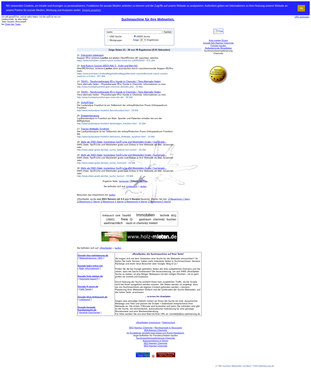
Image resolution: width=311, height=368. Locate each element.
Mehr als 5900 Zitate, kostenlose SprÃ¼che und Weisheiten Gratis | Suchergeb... (124, 141)
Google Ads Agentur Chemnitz (218, 43)
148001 (110, 219)
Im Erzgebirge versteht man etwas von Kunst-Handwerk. (155, 333)
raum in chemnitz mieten (142, 223)
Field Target (85, 289)
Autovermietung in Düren (155, 340)
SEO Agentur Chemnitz (141, 327)
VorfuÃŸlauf (87, 102)
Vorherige (124, 181)
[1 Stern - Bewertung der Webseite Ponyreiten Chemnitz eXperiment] (179, 199)
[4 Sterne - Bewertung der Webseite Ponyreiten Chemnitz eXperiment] (135, 201)
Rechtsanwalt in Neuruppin (168, 327)
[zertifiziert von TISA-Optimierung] (218, 83)
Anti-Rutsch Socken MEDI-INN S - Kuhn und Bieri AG (109, 65)
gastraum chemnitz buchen (157, 219)
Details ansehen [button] (91, 10)
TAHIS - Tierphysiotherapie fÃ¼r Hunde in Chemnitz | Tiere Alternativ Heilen (121, 81)
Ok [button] (301, 8)
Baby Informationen (89, 268)
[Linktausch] (153, 356)
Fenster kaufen (218, 45)
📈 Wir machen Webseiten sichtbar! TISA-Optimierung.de (244, 366)
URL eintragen (302, 17)
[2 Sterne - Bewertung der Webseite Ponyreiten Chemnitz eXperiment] (88, 201)
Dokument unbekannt (92, 55)
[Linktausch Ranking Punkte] (143, 356)
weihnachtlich (113, 223)
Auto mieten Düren (218, 40)
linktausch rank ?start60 (116, 215)
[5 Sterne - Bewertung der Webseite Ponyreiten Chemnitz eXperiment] (159, 201)
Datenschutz (168, 322)
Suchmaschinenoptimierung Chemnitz (155, 338)
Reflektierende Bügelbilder (218, 48)
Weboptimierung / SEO (91, 258)
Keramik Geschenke (89, 312)
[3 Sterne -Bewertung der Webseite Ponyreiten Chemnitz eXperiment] (112, 201)
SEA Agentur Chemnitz (155, 330)
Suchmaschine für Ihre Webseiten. (147, 19)
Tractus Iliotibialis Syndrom (95, 128)
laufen (112, 194)
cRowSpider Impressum (148, 322)
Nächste (143, 181)
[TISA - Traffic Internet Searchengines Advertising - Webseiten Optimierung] (218, 33)
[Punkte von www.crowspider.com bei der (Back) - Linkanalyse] (165, 356)
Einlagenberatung (90, 115)
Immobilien (145, 215)
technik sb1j (168, 215)
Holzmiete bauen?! (88, 278)
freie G (127, 219)
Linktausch (84, 299)
